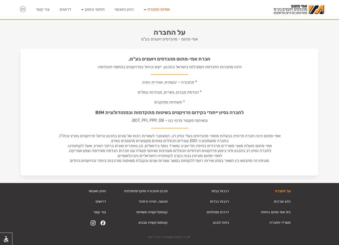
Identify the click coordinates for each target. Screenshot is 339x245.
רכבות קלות (220, 191)
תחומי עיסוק (95, 9)
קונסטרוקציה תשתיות (152, 212)
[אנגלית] (23, 10)
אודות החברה (158, 9)
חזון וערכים (282, 201)
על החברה (283, 191)
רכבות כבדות (219, 201)
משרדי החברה (280, 222)
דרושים (65, 9)
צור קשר (43, 9)
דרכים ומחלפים (218, 212)
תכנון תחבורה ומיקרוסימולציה (146, 191)
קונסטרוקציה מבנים (153, 222)
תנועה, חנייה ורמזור (153, 201)
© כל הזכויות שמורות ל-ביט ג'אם (169, 237)
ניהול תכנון (221, 222)
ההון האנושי (124, 9)
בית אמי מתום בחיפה (276, 212)
